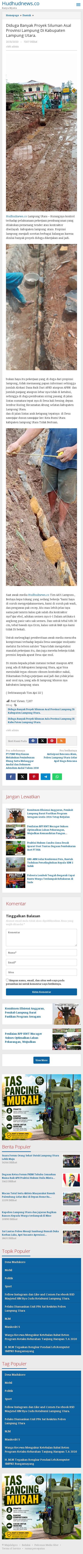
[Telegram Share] (45, 776)
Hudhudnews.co (16, 216)
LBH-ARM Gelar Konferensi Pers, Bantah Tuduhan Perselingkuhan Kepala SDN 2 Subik (50, 863)
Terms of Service (11, 1548)
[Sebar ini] (11, 776)
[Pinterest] (52, 740)
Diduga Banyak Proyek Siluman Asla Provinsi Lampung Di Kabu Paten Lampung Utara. (41, 720)
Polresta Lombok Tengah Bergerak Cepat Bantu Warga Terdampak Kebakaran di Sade (51, 879)
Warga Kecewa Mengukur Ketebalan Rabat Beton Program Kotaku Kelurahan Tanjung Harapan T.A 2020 (41, 1337)
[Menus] (78, 4)
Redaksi (26, 1545)
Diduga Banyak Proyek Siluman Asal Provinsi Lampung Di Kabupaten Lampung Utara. (41, 711)
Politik (9, 1278)
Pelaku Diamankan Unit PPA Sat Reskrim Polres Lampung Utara (35, 1308)
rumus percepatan (35, 1548)
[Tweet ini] (22, 776)
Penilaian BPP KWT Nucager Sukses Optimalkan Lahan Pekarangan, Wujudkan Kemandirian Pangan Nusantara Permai (26, 1042)
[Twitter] (42, 740)
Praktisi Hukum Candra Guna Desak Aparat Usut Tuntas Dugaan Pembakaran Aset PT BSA (51, 846)
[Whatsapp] (57, 776)
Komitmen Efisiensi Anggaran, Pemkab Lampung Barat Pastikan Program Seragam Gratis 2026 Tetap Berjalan (50, 813)
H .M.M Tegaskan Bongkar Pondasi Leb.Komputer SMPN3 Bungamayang (37, 1349)
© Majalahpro (10, 1545)
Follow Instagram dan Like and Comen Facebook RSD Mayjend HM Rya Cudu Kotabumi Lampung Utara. (40, 1296)
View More (41, 1060)
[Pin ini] (34, 776)
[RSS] (61, 740)
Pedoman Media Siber (46, 1545)
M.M (8, 1318)
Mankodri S (12, 1327)
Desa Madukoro (15, 1262)
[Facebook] (33, 740)
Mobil (8, 1270)
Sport (8, 1286)
